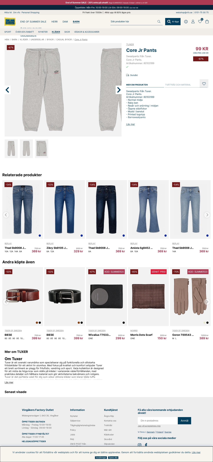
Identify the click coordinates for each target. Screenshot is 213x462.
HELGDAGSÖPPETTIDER (34, 441)
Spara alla (113, 457)
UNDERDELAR (37, 39)
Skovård (108, 439)
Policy (73, 430)
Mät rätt (108, 430)
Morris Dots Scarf (141, 334)
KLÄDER (56, 32)
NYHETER (43, 32)
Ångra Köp (109, 416)
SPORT (7, 32)
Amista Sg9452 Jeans (141, 247)
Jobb (72, 434)
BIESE (8, 334)
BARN (76, 21)
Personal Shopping (30, 12)
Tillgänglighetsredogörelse (82, 425)
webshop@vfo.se (184, 12)
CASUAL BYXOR (64, 39)
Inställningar (101, 457)
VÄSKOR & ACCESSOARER (86, 32)
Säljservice (75, 420)
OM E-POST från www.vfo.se (78, 445)
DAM (65, 21)
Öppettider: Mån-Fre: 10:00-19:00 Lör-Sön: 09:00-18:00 (106, 7)
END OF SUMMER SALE (33, 21)
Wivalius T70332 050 (99, 334)
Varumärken (28, 35)
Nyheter (74, 416)
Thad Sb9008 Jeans (16, 247)
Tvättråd (108, 425)
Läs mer (196, 452)
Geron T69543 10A (183, 334)
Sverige (168, 432)
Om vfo (16, 12)
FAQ (72, 439)
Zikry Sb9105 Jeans (58, 247)
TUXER (130, 44)
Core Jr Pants (80, 39)
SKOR (67, 32)
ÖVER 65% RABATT (25, 32)
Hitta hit (8, 12)
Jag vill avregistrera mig (149, 426)
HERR (54, 21)
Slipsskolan (109, 444)
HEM (7, 39)
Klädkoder (109, 434)
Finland (159, 432)
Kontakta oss (110, 420)
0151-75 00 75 (201, 12)
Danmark (151, 432)
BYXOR (50, 39)
